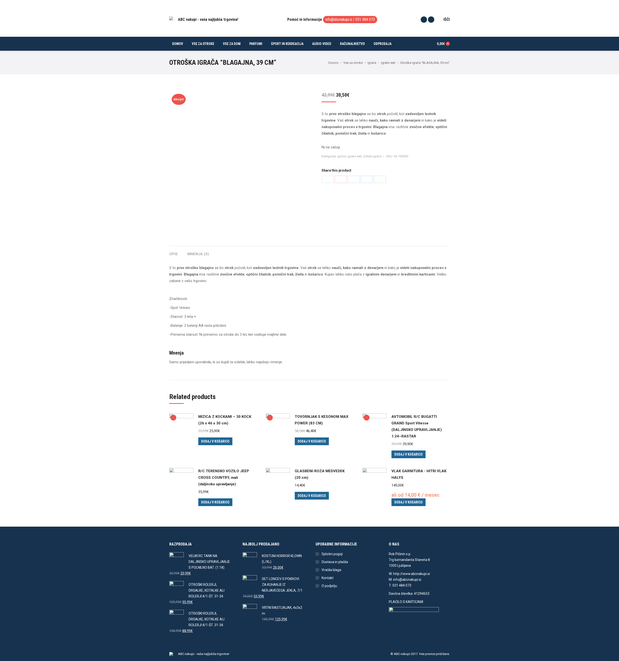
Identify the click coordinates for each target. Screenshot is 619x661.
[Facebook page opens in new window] (424, 19)
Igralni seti (354, 156)
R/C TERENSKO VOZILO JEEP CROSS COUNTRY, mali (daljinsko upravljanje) (223, 477)
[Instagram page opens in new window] (431, 19)
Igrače (341, 156)
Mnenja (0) (198, 254)
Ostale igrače (372, 156)
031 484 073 (365, 19)
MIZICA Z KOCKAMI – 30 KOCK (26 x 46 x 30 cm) (224, 419)
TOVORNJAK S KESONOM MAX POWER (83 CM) (321, 419)
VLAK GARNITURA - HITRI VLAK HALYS (418, 474)
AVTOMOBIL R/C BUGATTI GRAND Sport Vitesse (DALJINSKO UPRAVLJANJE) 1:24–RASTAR (416, 426)
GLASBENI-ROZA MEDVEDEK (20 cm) (320, 474)
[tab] (173, 251)
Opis (173, 254)
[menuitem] (177, 44)
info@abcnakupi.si (338, 19)
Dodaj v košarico (215, 441)
